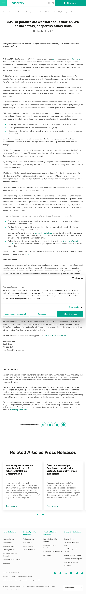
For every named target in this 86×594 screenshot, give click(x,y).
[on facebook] (43, 424)
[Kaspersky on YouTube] (71, 573)
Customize (42, 314)
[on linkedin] (56, 424)
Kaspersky (76, 59)
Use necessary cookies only (16, 314)
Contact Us (5, 586)
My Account (71, 3)
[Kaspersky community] (82, 573)
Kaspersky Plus (7, 542)
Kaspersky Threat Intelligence (73, 558)
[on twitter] (50, 424)
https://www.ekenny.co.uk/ (55, 336)
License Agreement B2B (34, 580)
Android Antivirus (28, 539)
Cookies (13, 576)
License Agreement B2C (21, 580)
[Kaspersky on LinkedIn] (65, 573)
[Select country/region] (49, 3)
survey (54, 59)
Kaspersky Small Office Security (50, 540)
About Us (12, 586)
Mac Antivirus (27, 542)
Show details (74, 307)
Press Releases (40, 586)
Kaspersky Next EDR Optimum (52, 551)
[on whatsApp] (63, 424)
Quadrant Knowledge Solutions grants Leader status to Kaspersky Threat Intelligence (61, 469)
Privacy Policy (6, 576)
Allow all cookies (70, 314)
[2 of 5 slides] (40, 514)
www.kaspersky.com (19, 409)
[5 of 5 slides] (48, 514)
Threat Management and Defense (71, 550)
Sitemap (47, 586)
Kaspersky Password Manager (12, 559)
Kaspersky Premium (9, 546)
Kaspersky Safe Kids (43, 233)
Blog (23, 586)
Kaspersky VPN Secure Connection (10, 554)
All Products (47, 555)
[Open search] (53, 3)
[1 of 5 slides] (37, 514)
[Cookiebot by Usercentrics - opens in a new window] (73, 278)
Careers (53, 586)
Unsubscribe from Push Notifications (11, 590)
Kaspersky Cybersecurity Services (71, 544)
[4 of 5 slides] (45, 514)
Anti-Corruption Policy (8, 580)
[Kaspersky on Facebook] (55, 573)
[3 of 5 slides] (43, 514)
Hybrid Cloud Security (71, 562)
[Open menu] (3, 3)
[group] (22, 485)
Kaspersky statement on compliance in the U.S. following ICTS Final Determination (19, 469)
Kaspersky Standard (9, 539)
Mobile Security (28, 546)
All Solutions (6, 563)
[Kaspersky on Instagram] (76, 573)
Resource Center (31, 586)
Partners (18, 586)
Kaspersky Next (68, 539)
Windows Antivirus (29, 550)
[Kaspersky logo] (17, 3)
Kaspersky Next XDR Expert (72, 555)
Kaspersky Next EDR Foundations (49, 546)
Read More (10, 506)
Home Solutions (9, 532)
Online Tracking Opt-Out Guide (24, 576)
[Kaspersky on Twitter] (60, 573)
